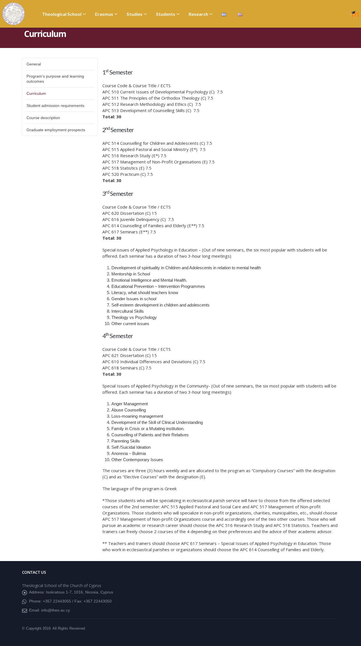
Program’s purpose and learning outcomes (55, 79)
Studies (134, 14)
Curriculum (36, 93)
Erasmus (104, 14)
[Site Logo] (13, 14)
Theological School (62, 14)
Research (198, 14)
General (34, 64)
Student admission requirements (55, 105)
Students (165, 14)
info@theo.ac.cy (55, 610)
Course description (43, 117)
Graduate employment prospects (56, 130)
